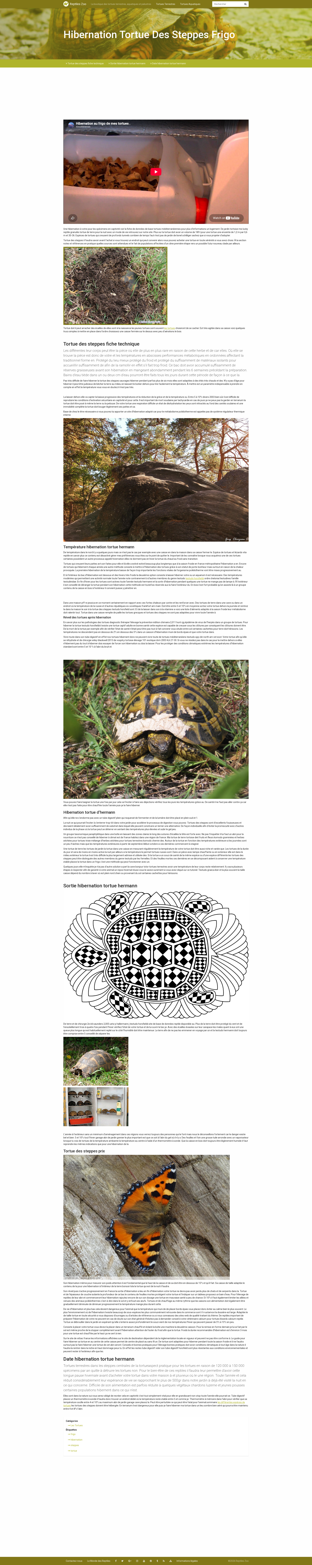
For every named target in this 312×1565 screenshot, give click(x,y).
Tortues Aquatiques (190, 4)
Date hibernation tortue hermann (169, 63)
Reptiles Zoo (78, 4)
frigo (73, 1434)
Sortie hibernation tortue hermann (127, 63)
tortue (73, 1450)
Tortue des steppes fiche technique (85, 63)
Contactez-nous (74, 1561)
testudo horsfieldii (195, 578)
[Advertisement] (156, 95)
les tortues (169, 328)
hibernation (76, 1439)
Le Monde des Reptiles (98, 1561)
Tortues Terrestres (165, 4)
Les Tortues (76, 1425)
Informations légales (187, 1561)
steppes (74, 1445)
